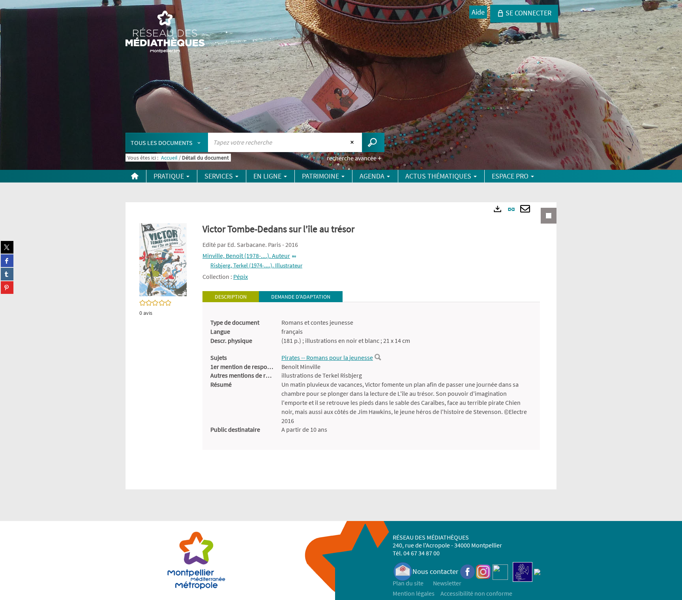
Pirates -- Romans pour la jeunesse (327, 357)
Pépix (240, 276)
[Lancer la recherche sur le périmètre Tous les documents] (373, 142)
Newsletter (447, 583)
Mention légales (414, 593)
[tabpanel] (371, 376)
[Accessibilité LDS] (522, 571)
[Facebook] (468, 571)
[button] (163, 259)
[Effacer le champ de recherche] (353, 142)
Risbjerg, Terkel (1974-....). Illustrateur (256, 265)
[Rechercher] (378, 357)
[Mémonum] (537, 571)
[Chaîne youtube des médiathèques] (500, 571)
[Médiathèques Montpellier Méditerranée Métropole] (165, 32)
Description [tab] (231, 296)
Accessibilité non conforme (476, 593)
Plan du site (408, 583)
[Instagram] (483, 571)
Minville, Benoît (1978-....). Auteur (246, 256)
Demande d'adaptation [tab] (300, 296)
